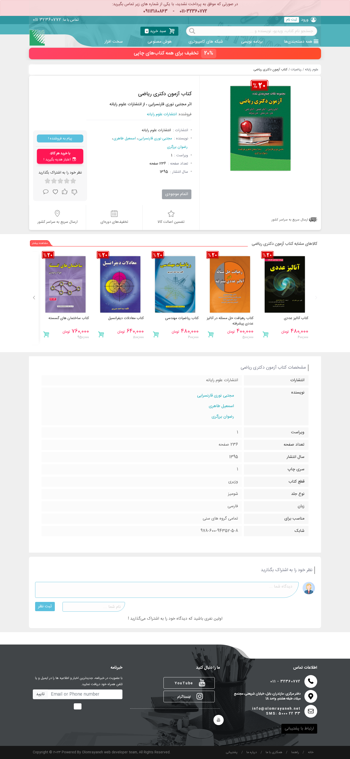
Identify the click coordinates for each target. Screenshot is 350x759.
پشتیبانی (232, 752)
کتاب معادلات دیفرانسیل (126, 318)
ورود (304, 19)
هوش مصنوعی (160, 41)
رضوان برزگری (177, 147)
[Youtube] (218, 720)
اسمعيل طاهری (125, 139)
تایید (40, 694)
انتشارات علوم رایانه (162, 115)
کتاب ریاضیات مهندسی (182, 318)
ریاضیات (296, 69)
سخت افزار (114, 41)
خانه (311, 752)
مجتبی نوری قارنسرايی (155, 139)
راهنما (295, 752)
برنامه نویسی (252, 41)
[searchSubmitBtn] (192, 30)
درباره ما (251, 752)
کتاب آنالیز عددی (296, 318)
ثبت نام (291, 20)
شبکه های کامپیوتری (206, 41)
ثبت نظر (45, 606)
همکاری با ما (274, 752)
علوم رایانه (311, 69)
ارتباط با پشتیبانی (299, 728)
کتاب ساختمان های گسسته (68, 318)
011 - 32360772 (285, 681)
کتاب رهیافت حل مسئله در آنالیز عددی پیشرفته (230, 321)
